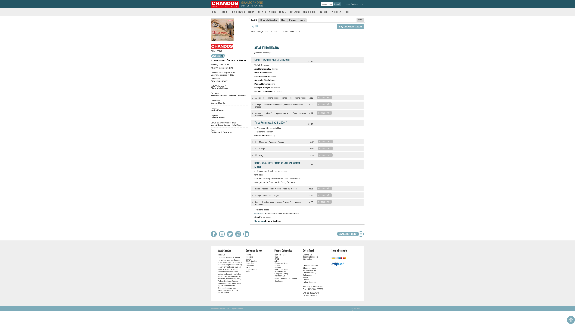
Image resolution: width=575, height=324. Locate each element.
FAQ (247, 267)
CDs (276, 257)
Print (360, 20)
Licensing (295, 12)
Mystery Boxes (280, 272)
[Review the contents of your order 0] (361, 5)
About (283, 20)
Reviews (293, 20)
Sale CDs (324, 12)
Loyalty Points (251, 269)
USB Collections (281, 269)
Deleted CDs (279, 276)
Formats (277, 267)
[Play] (318, 97)
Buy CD (254, 20)
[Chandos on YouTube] (239, 236)
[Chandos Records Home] (225, 7)
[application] (325, 98)
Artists (262, 12)
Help (347, 12)
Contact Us (307, 255)
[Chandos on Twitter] (230, 236)
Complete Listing (281, 274)
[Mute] (328, 97)
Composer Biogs (281, 263)
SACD (277, 259)
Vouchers (336, 12)
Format (283, 12)
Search (224, 12)
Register (354, 4)
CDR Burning (309, 12)
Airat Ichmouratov (219, 81)
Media (302, 20)
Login (347, 4)
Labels (251, 12)
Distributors (307, 259)
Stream (269, 20)
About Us (221, 255)
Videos (272, 12)
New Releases (238, 12)
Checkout (250, 265)
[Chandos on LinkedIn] (247, 236)
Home (214, 12)
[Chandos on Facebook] (214, 236)
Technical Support (310, 257)
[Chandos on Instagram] (222, 236)
